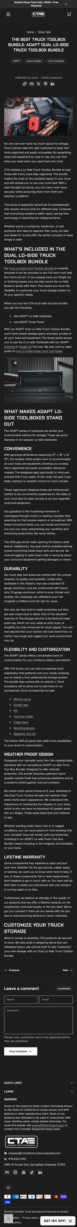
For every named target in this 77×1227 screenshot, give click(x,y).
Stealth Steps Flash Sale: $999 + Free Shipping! (36, 4)
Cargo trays (21, 722)
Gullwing (9, 346)
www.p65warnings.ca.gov (48, 1125)
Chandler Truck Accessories (29, 1211)
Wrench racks (22, 699)
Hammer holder (23, 716)
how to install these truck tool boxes (39, 351)
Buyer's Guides (34, 61)
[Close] (70, 1220)
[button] (69, 14)
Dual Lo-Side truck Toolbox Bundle (31, 268)
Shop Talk (44, 32)
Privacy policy (30, 1217)
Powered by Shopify (57, 1211)
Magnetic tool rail (25, 733)
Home (30, 32)
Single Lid (25, 346)
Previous (14, 970)
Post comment (18, 1051)
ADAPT (16, 61)
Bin (16, 710)
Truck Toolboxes (56, 61)
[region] (38, 4)
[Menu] (8, 14)
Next (65, 970)
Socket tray (21, 705)
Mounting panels (24, 728)
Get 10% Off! (55, 1221)
